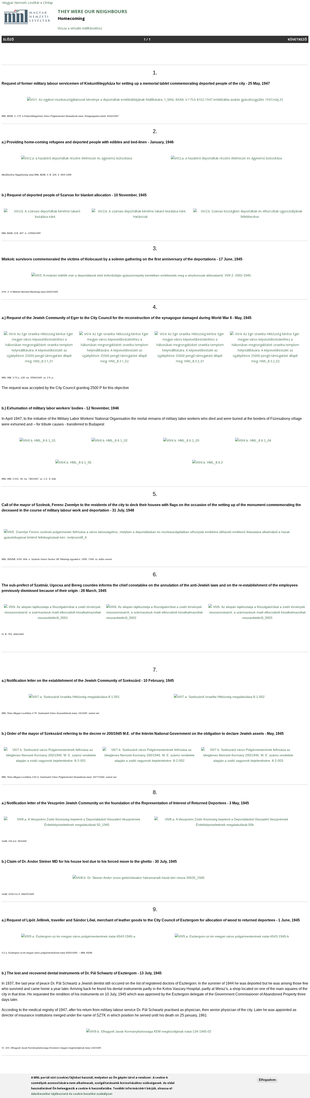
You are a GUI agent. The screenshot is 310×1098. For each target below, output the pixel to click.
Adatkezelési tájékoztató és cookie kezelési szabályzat (71, 1094)
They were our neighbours (92, 11)
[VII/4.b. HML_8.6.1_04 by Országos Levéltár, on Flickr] (253, 440)
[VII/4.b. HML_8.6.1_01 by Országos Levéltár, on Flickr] (38, 440)
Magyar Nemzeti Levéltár (20, 2)
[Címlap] (27, 23)
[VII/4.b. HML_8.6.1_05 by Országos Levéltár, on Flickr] (73, 462)
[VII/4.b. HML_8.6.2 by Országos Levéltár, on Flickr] (207, 462)
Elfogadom (267, 1079)
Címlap (48, 2)
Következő (297, 39)
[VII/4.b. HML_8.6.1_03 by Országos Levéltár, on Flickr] (181, 440)
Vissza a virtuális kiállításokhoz (80, 28)
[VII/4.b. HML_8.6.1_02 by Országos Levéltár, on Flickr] (109, 440)
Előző (8, 39)
